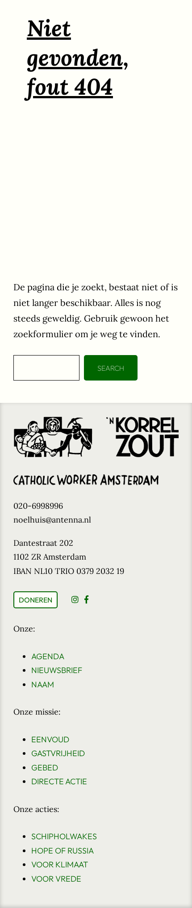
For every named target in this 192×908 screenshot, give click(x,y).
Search (110, 368)
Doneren (35, 599)
